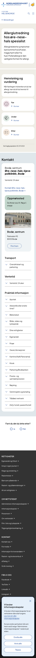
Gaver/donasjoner (17, 350)
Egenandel (14, 337)
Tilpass (18, 650)
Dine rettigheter (16, 330)
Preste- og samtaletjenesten (17, 377)
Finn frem (14, 246)
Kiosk (12, 363)
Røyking (13, 385)
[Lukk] (30, 601)
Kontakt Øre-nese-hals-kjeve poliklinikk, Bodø (15, 189)
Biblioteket (14, 315)
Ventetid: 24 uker (17, 283)
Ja (14, 429)
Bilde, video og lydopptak (16, 322)
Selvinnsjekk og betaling (20, 392)
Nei (24, 429)
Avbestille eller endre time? (18, 307)
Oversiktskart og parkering (17, 265)
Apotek (13, 299)
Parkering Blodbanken (19, 370)
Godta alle (18, 637)
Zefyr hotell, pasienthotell (20, 405)
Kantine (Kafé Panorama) (20, 356)
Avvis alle (18, 643)
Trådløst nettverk (17, 398)
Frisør (12, 343)
